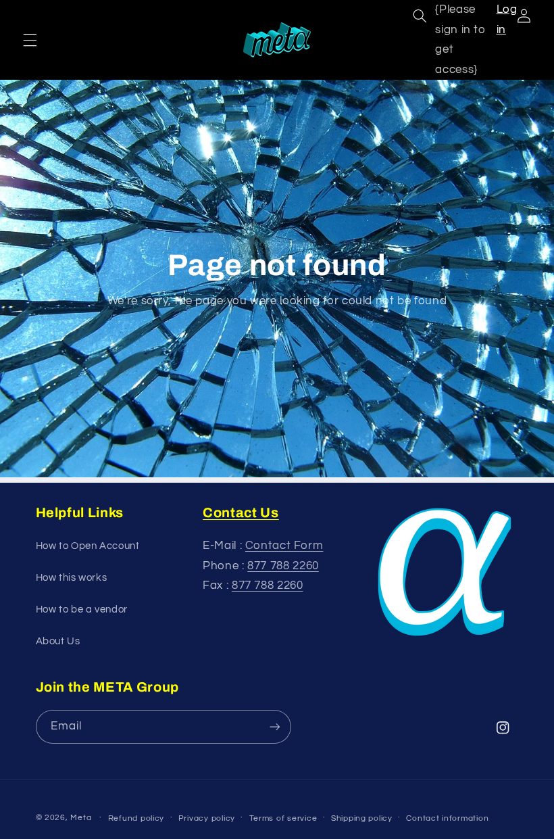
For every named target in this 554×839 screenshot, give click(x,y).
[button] (29, 39)
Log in (507, 19)
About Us (58, 641)
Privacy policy (206, 818)
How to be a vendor (82, 609)
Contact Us (241, 512)
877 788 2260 (283, 566)
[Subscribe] (274, 726)
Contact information (447, 818)
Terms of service (283, 818)
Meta (80, 817)
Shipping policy (362, 818)
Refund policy (136, 818)
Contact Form (284, 546)
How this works (71, 578)
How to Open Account (88, 546)
